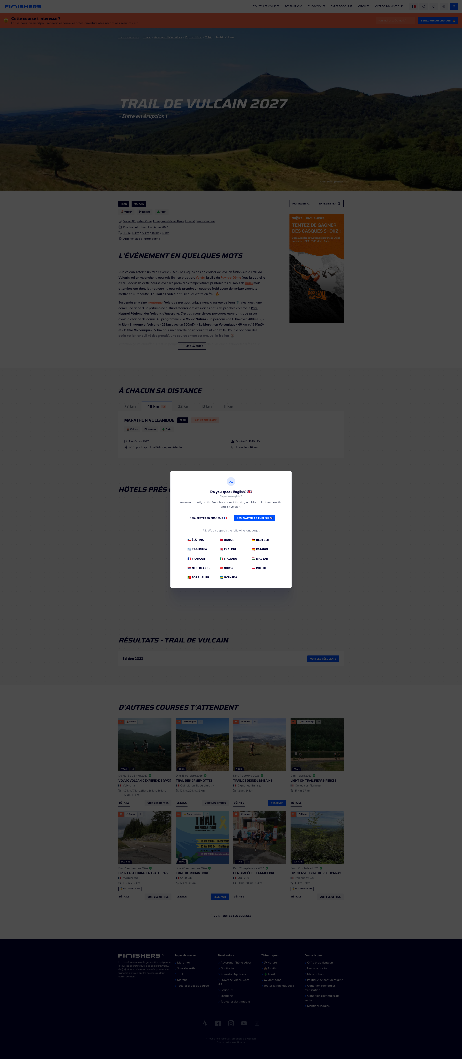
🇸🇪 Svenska (228, 577)
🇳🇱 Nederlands (199, 568)
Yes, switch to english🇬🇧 (255, 518)
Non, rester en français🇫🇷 (208, 518)
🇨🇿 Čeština (196, 540)
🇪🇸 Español (260, 549)
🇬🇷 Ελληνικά (197, 549)
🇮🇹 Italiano (228, 558)
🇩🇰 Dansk (227, 540)
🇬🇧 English (228, 549)
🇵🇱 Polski (259, 568)
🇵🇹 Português (198, 577)
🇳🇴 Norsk (227, 568)
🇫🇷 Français (197, 558)
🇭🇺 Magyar (260, 558)
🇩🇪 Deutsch (260, 540)
